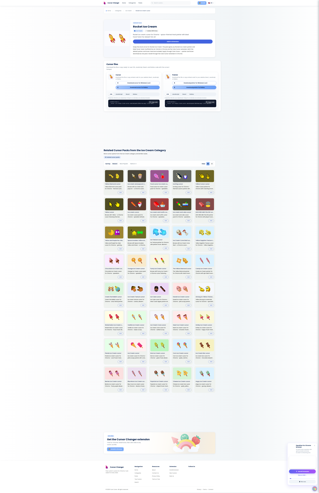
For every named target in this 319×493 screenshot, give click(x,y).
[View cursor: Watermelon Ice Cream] (114, 323)
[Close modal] (178, 235)
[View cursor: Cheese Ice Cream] (182, 379)
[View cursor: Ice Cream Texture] (136, 295)
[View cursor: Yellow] (114, 210)
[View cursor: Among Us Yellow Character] (204, 295)
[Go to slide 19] (310, 478)
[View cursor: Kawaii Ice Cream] (182, 295)
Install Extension (174, 470)
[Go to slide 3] (292, 478)
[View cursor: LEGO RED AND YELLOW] (204, 210)
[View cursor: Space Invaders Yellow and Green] (136, 238)
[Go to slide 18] (309, 478)
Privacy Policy (156, 476)
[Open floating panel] (314, 488)
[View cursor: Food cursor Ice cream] (159, 182)
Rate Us (172, 476)
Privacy (199, 489)
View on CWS (301, 475)
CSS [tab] (111, 94)
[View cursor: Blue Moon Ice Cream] (136, 379)
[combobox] (171, 3)
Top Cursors (138, 479)
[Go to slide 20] (311, 478)
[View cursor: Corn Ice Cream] (182, 351)
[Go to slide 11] (301, 478)
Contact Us (155, 473)
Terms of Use (156, 479)
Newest (114, 164)
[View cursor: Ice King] (182, 182)
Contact (210, 489)
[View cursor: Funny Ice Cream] (159, 266)
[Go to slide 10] (300, 478)
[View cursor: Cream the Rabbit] (114, 295)
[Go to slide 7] (297, 478)
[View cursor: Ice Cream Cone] (159, 323)
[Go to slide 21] (312, 478)
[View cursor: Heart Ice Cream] (182, 323)
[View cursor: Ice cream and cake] (182, 210)
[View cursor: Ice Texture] (159, 238)
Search (137, 482)
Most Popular (124, 164)
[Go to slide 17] (308, 478)
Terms (205, 489)
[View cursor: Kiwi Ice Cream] (159, 351)
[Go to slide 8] (298, 478)
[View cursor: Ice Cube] (159, 295)
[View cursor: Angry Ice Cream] (204, 379)
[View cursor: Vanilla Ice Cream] (136, 323)
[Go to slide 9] (299, 478)
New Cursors (173, 473)
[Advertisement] (159, 129)
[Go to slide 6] (296, 478)
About (154, 470)
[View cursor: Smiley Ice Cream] (204, 323)
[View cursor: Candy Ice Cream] (204, 266)
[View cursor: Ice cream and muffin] (159, 210)
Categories (132, 3)
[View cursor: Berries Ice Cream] (114, 379)
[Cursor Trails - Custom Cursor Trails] (302, 462)
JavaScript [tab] (119, 94)
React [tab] (128, 94)
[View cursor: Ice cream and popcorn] (136, 182)
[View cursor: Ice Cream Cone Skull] (182, 238)
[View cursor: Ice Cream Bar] (204, 351)
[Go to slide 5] (295, 478)
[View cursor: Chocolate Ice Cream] (114, 266)
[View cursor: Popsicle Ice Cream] (159, 379)
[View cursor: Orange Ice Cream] (136, 266)
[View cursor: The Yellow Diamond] (182, 266)
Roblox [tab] (135, 94)
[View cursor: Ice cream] (136, 210)
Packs (140, 3)
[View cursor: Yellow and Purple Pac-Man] (114, 238)
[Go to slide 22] (313, 478)
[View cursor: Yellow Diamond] (114, 182)
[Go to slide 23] (314, 478)
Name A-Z (133, 164)
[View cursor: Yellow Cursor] (204, 182)
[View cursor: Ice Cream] (136, 351)
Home (124, 3)
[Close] (315, 445)
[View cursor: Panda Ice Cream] (114, 351)
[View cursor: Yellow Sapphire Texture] (204, 238)
